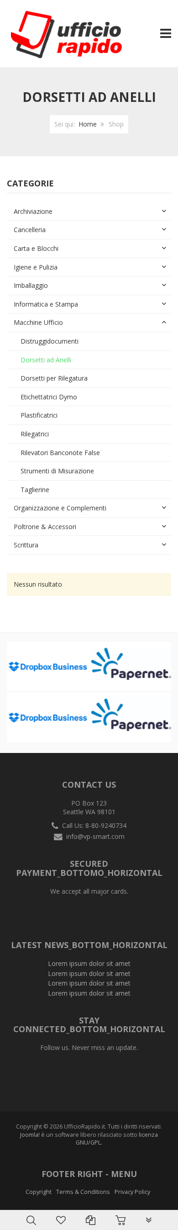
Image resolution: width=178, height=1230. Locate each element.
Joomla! (30, 1135)
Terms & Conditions (83, 1192)
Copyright (39, 1192)
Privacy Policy (132, 1192)
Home (88, 124)
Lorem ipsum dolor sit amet (89, 963)
